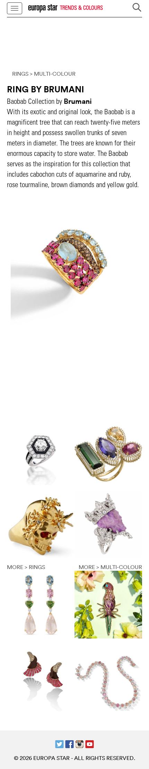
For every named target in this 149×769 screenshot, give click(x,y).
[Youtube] (89, 743)
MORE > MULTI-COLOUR (110, 566)
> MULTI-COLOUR (53, 73)
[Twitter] (59, 743)
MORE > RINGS (26, 566)
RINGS (20, 73)
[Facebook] (69, 743)
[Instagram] (79, 743)
